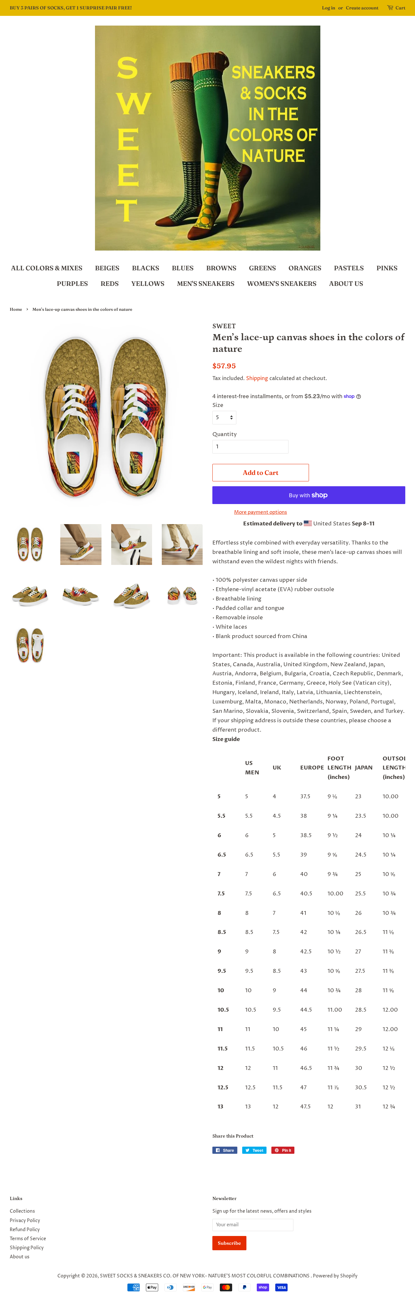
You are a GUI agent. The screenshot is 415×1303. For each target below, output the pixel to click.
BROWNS (221, 268)
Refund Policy (25, 1230)
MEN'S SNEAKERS (205, 283)
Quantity (224, 434)
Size (217, 405)
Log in (328, 8)
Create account (362, 8)
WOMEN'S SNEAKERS (281, 283)
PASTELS (349, 268)
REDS (110, 283)
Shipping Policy (27, 1248)
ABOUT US (346, 283)
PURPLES (72, 283)
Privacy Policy (25, 1221)
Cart (400, 8)
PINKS (386, 268)
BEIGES (107, 268)
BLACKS (145, 268)
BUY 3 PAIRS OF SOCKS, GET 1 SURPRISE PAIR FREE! (71, 8)
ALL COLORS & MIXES (46, 268)
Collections (22, 1211)
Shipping (257, 378)
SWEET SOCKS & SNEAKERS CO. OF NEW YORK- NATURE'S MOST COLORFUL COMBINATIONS (205, 1276)
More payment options (260, 512)
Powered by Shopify (335, 1276)
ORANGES (305, 268)
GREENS (262, 268)
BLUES (183, 268)
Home (16, 309)
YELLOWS (147, 283)
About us (20, 1257)
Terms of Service (28, 1239)
